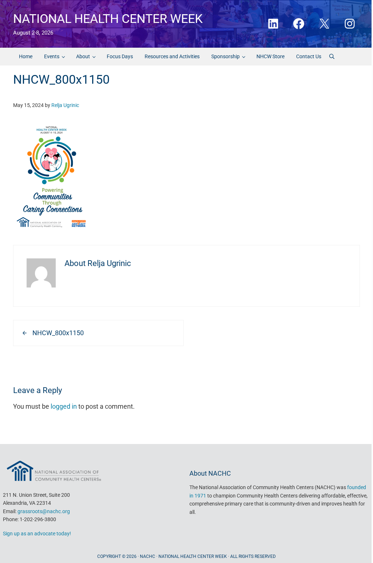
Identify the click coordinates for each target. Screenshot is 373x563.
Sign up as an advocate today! (37, 533)
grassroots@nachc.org (43, 511)
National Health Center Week (108, 18)
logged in (64, 406)
